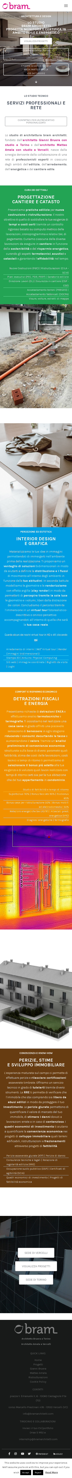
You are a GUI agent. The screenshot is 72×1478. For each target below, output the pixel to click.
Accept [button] (25, 1472)
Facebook (9, 1454)
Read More (51, 1472)
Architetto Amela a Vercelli (36, 1344)
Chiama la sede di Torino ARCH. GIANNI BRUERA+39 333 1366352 (36, 54)
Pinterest (43, 1454)
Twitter (29, 1454)
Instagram (16, 1454)
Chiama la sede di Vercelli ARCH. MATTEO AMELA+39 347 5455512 (36, 69)
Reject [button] (38, 1472)
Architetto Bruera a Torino (36, 1338)
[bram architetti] (18, 5)
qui (35, 640)
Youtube (22, 1454)
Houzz (59, 1454)
